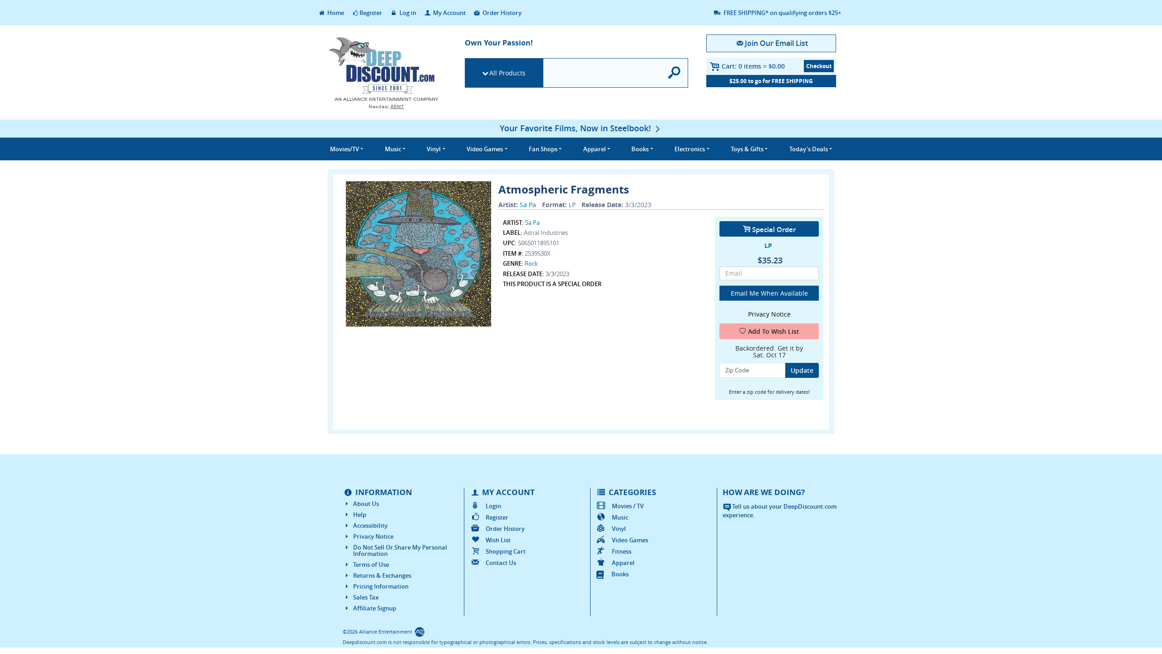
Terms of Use (371, 564)
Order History (501, 13)
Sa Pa (528, 204)
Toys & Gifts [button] (747, 149)
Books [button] (640, 149)
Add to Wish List (773, 331)
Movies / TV (628, 506)
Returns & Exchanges (382, 575)
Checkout (819, 66)
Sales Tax (366, 597)
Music (620, 517)
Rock (531, 263)
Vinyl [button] (434, 149)
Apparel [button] (594, 149)
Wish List (498, 540)
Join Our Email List (776, 43)
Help (359, 514)
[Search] (674, 73)
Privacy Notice (373, 536)
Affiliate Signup (374, 608)
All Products (507, 73)
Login (493, 506)
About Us (366, 503)
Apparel (623, 563)
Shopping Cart (506, 551)
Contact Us (501, 563)
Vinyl (619, 529)
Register (370, 13)
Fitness (621, 551)
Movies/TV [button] (344, 149)
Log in (407, 13)
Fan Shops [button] (543, 149)
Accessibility (370, 525)
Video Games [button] (485, 149)
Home (335, 13)
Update (802, 370)
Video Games (630, 540)
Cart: (753, 66)
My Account (449, 13)
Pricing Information (381, 586)
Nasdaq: (386, 106)
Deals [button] (808, 149)
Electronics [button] (690, 149)
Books (620, 574)
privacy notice (769, 314)
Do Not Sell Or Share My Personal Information (400, 550)
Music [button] (393, 149)
